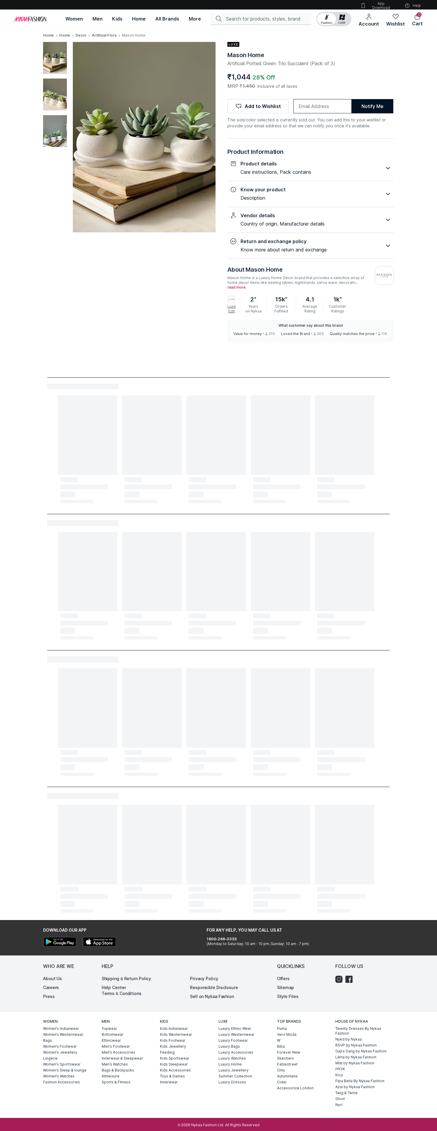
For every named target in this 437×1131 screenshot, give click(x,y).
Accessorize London (295, 1088)
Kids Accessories (175, 1070)
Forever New (288, 1052)
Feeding (167, 1052)
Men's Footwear (116, 1046)
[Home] (30, 19)
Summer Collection (235, 1076)
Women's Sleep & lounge (65, 1070)
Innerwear (169, 1082)
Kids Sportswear (174, 1058)
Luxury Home (230, 1064)
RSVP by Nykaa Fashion (356, 1045)
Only (281, 1070)
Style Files (287, 996)
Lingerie (50, 1058)
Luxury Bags (229, 1046)
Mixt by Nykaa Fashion (354, 1063)
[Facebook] (350, 979)
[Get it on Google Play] (59, 942)
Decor (81, 35)
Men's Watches (115, 1064)
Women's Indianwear (61, 1028)
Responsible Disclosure (214, 987)
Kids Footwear (173, 1040)
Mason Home (245, 55)
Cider (282, 1082)
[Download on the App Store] (99, 942)
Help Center (114, 987)
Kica (339, 1075)
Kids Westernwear (176, 1034)
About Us (52, 978)
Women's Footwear (60, 1046)
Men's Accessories (118, 1052)
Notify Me (372, 106)
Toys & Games (172, 1076)
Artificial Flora (104, 35)
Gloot (340, 1098)
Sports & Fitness (116, 1082)
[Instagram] (340, 979)
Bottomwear (112, 1034)
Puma (282, 1028)
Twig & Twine (346, 1093)
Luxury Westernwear (236, 1034)
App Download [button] (381, 5)
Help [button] (417, 5)
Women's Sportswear (62, 1064)
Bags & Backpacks (118, 1070)
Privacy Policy (204, 978)
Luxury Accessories (235, 1052)
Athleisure (111, 1076)
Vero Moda (286, 1034)
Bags (47, 1040)
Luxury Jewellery (233, 1070)
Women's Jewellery (60, 1052)
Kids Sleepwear (174, 1064)
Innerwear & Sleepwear (122, 1058)
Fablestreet (287, 1064)
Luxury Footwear (233, 1040)
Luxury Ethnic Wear (234, 1028)
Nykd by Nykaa (348, 1039)
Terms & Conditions (122, 993)
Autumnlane (287, 1076)
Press (49, 996)
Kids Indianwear (174, 1028)
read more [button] (236, 287)
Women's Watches (59, 1076)
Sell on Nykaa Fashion (212, 996)
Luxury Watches (232, 1058)
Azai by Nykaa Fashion (355, 1087)
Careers (51, 987)
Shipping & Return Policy (126, 978)
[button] (333, 19)
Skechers (285, 1058)
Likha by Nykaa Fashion (355, 1057)
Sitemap (285, 987)
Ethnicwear (111, 1040)
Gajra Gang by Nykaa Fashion (360, 1051)
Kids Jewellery (173, 1046)
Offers (283, 978)
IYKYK (340, 1069)
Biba (281, 1046)
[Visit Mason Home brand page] (384, 275)
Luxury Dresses (232, 1082)
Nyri (338, 1104)
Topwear (109, 1028)
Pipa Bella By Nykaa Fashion (359, 1081)
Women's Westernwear (63, 1034)
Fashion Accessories (61, 1082)
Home (48, 35)
